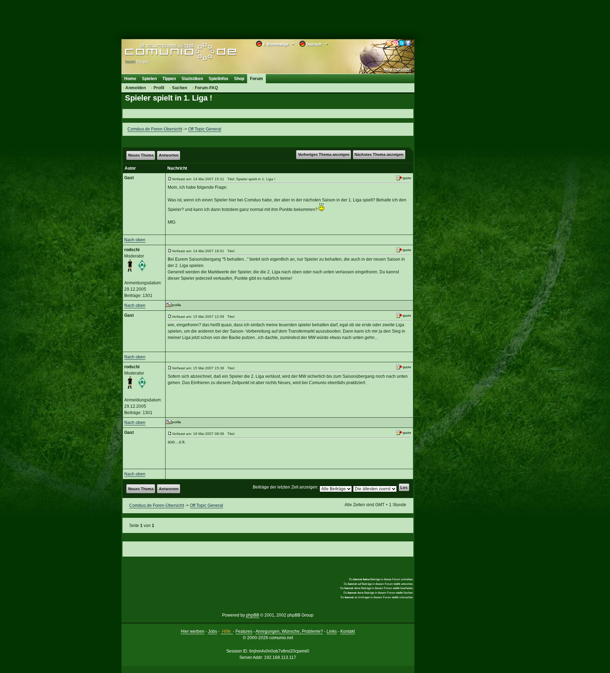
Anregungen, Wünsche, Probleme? (289, 631)
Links (332, 631)
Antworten (169, 155)
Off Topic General (204, 129)
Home (130, 78)
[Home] (170, 52)
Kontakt (347, 631)
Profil (159, 87)
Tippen (169, 78)
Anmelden (135, 87)
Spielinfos (218, 78)
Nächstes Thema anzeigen (378, 154)
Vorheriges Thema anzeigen (323, 154)
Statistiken (192, 78)
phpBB (252, 615)
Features (243, 631)
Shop (239, 78)
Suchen (179, 87)
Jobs (212, 631)
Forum (256, 78)
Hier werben (192, 631)
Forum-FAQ (206, 87)
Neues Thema (141, 155)
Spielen (149, 78)
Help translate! (397, 69)
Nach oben (134, 239)
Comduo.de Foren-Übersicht (154, 129)
